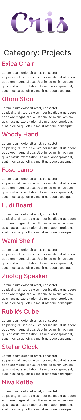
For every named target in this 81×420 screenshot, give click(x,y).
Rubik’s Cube (20, 311)
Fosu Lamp (17, 169)
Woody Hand (20, 134)
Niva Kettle (17, 382)
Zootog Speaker (25, 276)
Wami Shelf (18, 240)
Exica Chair (18, 63)
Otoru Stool (18, 99)
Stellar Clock (20, 346)
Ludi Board (17, 205)
